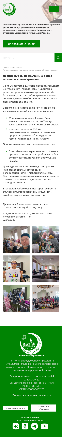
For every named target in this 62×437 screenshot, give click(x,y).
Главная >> (7, 67)
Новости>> (17, 67)
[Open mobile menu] (54, 9)
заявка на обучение (43, 407)
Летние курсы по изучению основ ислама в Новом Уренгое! (30, 70)
